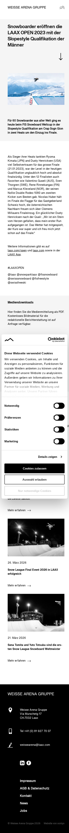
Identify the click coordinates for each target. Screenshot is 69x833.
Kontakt (26, 796)
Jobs (23, 811)
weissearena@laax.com (35, 745)
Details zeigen (47, 456)
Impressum (28, 781)
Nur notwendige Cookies (34, 490)
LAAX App (14, 254)
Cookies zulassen (34, 468)
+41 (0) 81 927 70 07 (37, 731)
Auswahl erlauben (34, 479)
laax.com (38, 250)
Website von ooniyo (54, 823)
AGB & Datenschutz (34, 788)
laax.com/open (17, 250)
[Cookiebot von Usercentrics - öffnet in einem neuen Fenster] (49, 339)
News (24, 803)
